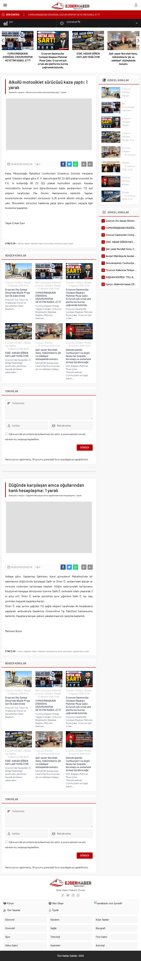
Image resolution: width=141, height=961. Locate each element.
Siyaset (125, 192)
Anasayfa (13, 92)
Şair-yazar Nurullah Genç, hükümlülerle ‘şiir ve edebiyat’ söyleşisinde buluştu (123, 58)
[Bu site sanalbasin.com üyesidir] (116, 903)
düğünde (27, 651)
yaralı (70, 243)
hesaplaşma (51, 651)
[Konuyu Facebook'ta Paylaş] (63, 164)
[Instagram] (73, 895)
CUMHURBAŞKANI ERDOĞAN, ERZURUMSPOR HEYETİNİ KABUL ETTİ (18, 57)
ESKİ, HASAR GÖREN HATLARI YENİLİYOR (88, 55)
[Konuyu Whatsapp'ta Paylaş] (75, 164)
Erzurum (9, 282)
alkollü (21, 243)
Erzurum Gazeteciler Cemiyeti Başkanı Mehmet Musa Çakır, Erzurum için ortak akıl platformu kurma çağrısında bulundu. (53, 60)
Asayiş (21, 92)
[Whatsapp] (78, 895)
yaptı (65, 243)
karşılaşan (67, 651)
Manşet (27, 282)
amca (20, 651)
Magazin (126, 162)
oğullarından (78, 651)
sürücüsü (58, 243)
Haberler (34, 243)
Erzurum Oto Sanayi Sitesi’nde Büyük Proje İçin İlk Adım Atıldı (17, 292)
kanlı (60, 651)
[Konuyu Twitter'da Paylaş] (69, 164)
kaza (41, 243)
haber (27, 243)
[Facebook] (63, 895)
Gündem (19, 282)
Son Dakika (10, 345)
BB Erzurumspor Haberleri (48, 282)
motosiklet (48, 243)
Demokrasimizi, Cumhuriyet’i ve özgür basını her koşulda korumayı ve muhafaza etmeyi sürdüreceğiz (78, 356)
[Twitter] (68, 895)
